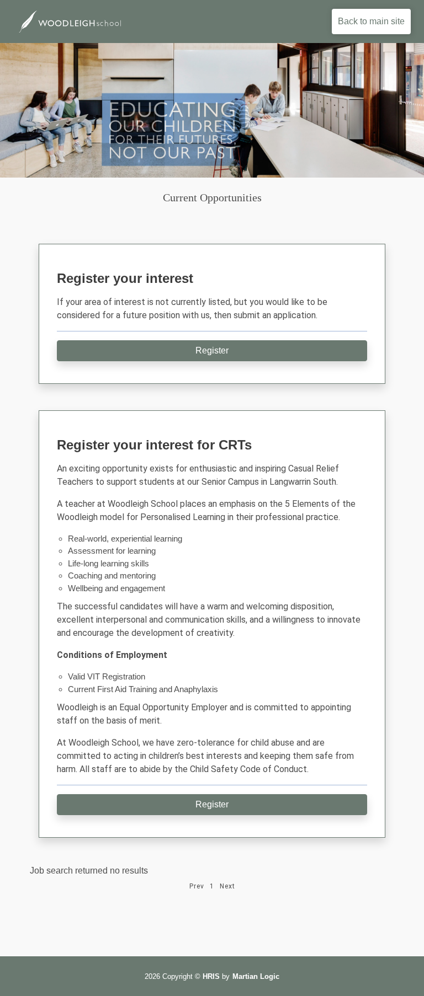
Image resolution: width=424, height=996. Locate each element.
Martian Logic (255, 976)
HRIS (211, 976)
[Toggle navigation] (229, 21)
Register (212, 350)
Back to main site (371, 21)
